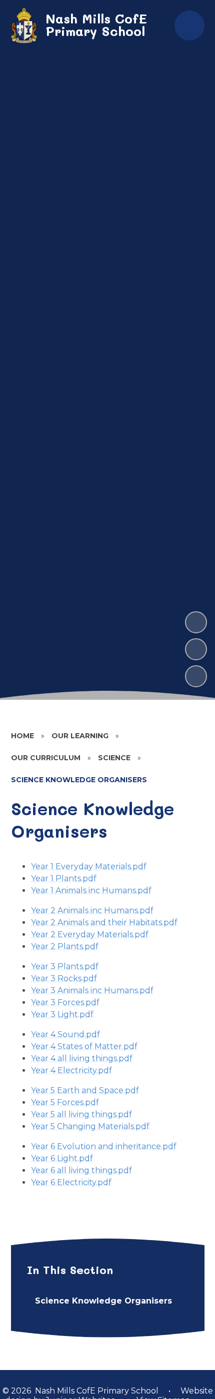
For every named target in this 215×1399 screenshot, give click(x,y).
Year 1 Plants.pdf (63, 878)
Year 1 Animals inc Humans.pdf (91, 890)
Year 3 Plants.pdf (64, 966)
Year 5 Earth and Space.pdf (85, 1090)
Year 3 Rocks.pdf (64, 978)
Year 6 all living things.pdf (81, 1170)
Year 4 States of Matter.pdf (84, 1046)
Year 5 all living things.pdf (81, 1114)
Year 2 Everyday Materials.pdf (89, 934)
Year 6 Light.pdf (62, 1158)
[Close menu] (189, 25)
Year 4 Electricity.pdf (71, 1070)
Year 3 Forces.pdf (65, 1002)
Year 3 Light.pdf (62, 1014)
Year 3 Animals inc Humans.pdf (92, 990)
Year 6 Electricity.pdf (71, 1182)
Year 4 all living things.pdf (81, 1058)
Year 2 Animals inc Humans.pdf (92, 910)
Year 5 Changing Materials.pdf (90, 1126)
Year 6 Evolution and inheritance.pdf (103, 1146)
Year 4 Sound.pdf (65, 1034)
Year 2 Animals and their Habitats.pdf (104, 922)
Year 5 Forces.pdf (65, 1102)
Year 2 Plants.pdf (64, 946)
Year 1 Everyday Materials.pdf (88, 866)
